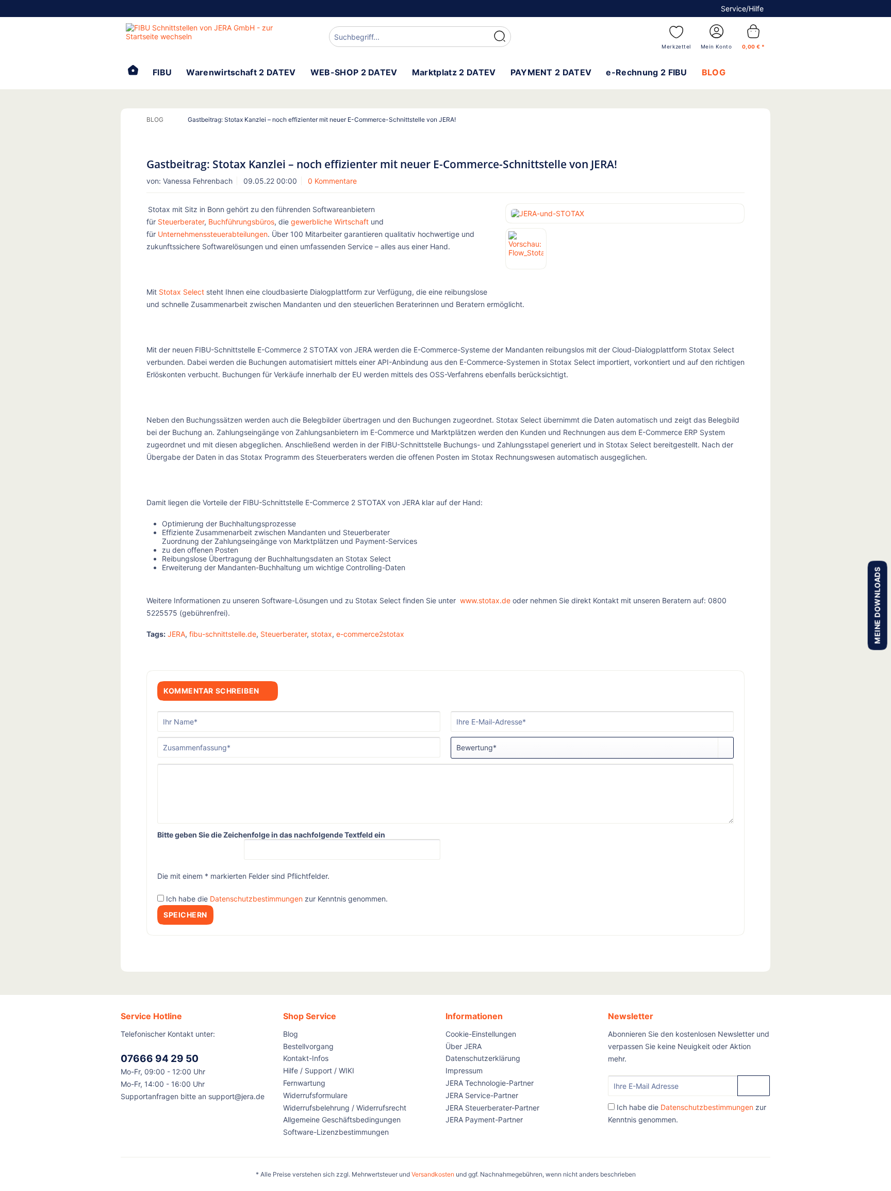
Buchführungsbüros (241, 221)
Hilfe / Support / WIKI (318, 1070)
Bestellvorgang (308, 1046)
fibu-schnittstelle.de (222, 634)
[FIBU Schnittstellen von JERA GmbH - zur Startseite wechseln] (204, 36)
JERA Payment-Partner (484, 1119)
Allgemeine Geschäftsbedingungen (342, 1119)
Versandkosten (432, 1174)
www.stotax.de (485, 600)
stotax (321, 634)
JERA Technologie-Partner (490, 1083)
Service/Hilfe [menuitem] (742, 8)
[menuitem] (420, 38)
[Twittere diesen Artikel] (723, 651)
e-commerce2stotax (370, 634)
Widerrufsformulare (315, 1095)
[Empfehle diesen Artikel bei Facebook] (738, 651)
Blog (290, 1033)
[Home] (133, 71)
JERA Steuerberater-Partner (492, 1107)
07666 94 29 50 (160, 1059)
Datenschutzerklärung (483, 1058)
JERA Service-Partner (482, 1095)
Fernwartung (304, 1083)
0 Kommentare (332, 180)
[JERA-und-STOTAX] (625, 213)
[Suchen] (499, 36)
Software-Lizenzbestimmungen (336, 1132)
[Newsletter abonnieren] (753, 1085)
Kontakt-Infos (305, 1058)
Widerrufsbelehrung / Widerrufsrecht (344, 1107)
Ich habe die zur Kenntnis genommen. (277, 898)
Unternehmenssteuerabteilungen (213, 234)
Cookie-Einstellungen (481, 1033)
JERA (176, 634)
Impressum (464, 1070)
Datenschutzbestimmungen (256, 898)
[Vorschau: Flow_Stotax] (526, 248)
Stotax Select (181, 291)
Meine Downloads (876, 605)
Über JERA (464, 1046)
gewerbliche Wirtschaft (330, 221)
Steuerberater (181, 221)
